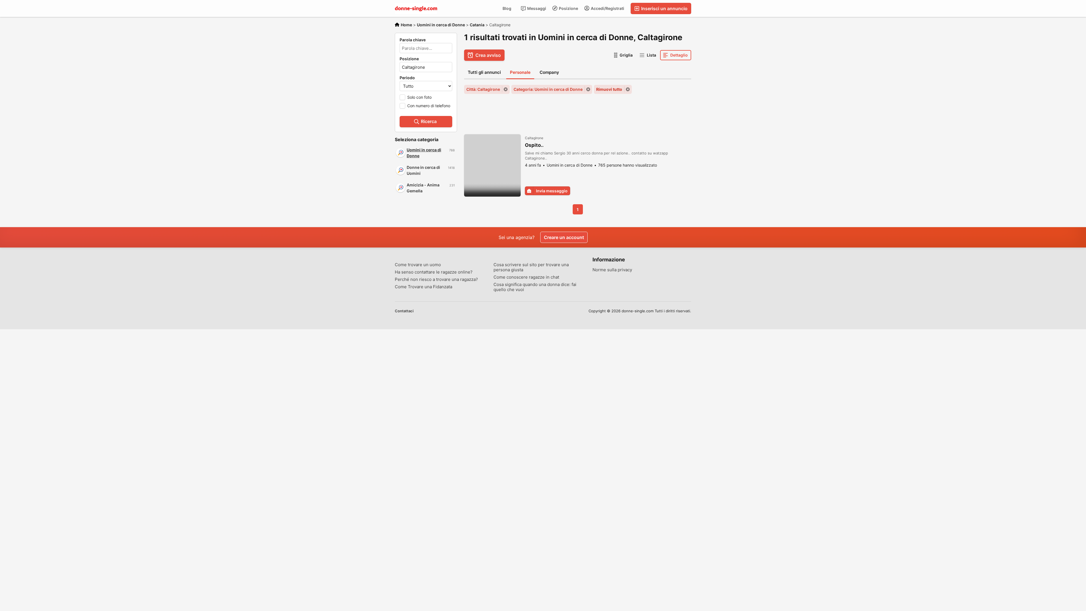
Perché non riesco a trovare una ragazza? (436, 279)
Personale (520, 72)
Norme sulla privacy (612, 269)
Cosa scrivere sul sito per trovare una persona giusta (531, 267)
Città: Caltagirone (483, 89)
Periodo (407, 78)
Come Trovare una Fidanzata (423, 286)
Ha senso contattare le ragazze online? (434, 272)
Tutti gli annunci (484, 72)
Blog (507, 8)
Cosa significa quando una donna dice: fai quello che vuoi (535, 287)
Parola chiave (413, 40)
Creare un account (564, 237)
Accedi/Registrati (607, 8)
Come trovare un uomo (418, 264)
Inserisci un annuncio (664, 8)
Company (549, 72)
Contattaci (404, 311)
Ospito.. (534, 145)
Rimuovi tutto (609, 89)
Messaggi (536, 8)
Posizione (568, 8)
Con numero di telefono (428, 105)
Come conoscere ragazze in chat (526, 277)
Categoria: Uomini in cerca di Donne (548, 89)
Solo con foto (419, 97)
